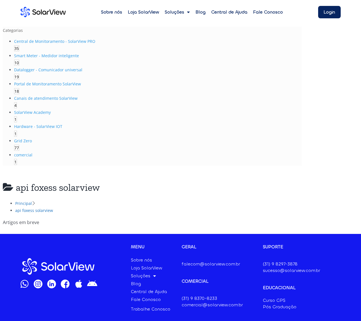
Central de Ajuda (229, 12)
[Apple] (78, 283)
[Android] (92, 283)
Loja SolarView (143, 12)
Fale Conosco (268, 12)
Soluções (174, 12)
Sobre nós (111, 12)
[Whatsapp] (24, 283)
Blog (200, 12)
